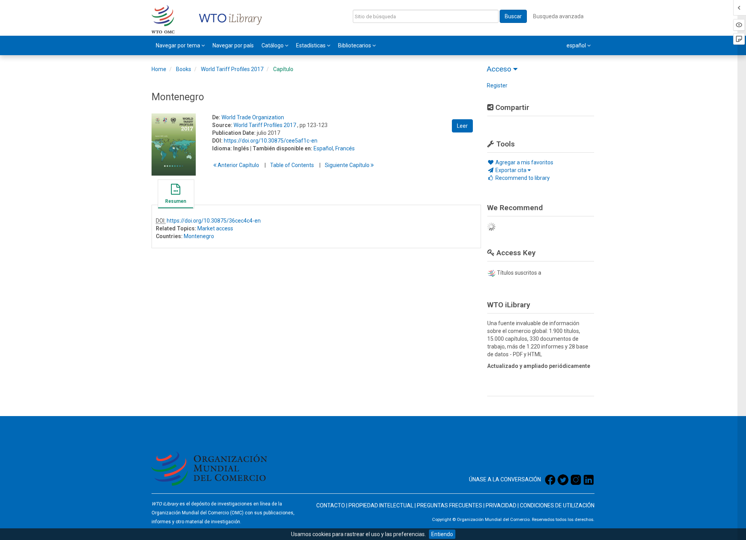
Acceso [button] (500, 68)
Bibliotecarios (355, 45)
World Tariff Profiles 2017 (232, 69)
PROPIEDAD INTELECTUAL (381, 505)
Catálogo (273, 45)
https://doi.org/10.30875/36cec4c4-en (214, 221)
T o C (292, 165)
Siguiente (348, 165)
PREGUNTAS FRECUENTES (449, 505)
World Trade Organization (252, 117)
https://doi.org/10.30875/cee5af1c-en (270, 141)
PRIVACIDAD (501, 505)
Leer (462, 126)
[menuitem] (180, 45)
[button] (175, 195)
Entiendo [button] (442, 534)
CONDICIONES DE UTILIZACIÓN (557, 505)
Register (497, 85)
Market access (215, 228)
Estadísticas (311, 45)
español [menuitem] (576, 45)
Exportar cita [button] (511, 170)
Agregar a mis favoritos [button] (523, 162)
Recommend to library (522, 178)
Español (323, 148)
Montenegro (199, 236)
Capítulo (283, 69)
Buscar (513, 16)
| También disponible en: (281, 148)
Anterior (237, 165)
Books (183, 69)
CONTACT (328, 505)
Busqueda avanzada (558, 16)
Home (159, 69)
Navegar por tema (178, 45)
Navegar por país (233, 45)
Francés (345, 148)
